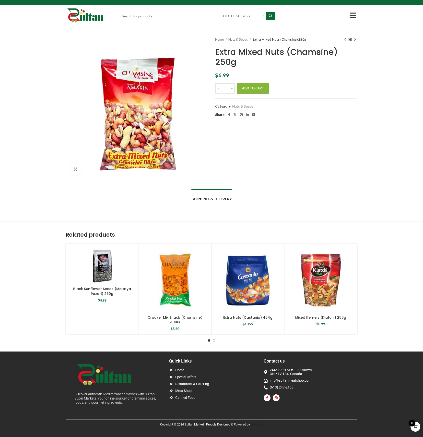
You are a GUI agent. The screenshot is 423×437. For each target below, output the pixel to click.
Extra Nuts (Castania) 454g (247, 317)
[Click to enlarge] (75, 169)
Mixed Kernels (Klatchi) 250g (320, 317)
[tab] (211, 196)
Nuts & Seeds (238, 39)
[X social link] (235, 114)
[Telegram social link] (253, 114)
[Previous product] (345, 39)
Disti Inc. (257, 424)
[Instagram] (276, 397)
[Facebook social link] (229, 114)
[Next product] (354, 39)
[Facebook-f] (267, 397)
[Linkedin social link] (247, 114)
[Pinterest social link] (241, 114)
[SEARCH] (270, 16)
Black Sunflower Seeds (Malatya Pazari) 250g (102, 291)
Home (219, 39)
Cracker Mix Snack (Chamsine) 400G (175, 320)
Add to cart (253, 88)
